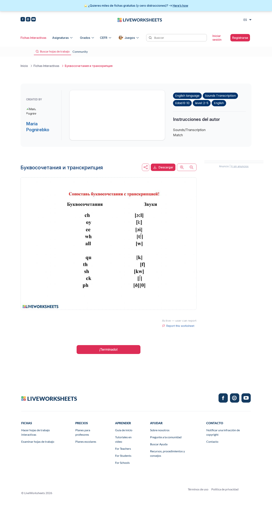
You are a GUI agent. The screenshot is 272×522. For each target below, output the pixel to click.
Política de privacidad (225, 489)
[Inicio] (139, 19)
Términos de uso (198, 489)
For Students (123, 455)
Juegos (130, 38)
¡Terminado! (108, 349)
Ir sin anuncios (240, 166)
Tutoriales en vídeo (123, 439)
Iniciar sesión (216, 37)
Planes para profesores (82, 432)
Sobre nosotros (159, 430)
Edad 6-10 (182, 103)
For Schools (122, 462)
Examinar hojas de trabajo (37, 441)
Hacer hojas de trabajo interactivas (35, 432)
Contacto (212, 441)
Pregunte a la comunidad (166, 437)
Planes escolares (85, 441)
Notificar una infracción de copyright (223, 432)
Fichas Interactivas (33, 38)
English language (187, 96)
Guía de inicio (123, 430)
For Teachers (123, 448)
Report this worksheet (180, 325)
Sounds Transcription (220, 96)
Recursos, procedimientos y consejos (167, 453)
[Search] (150, 37)
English (219, 103)
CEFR (103, 38)
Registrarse (240, 38)
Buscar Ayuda (158, 444)
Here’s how (180, 5)
